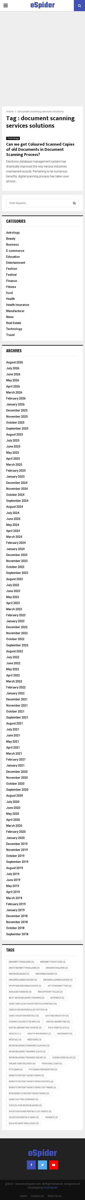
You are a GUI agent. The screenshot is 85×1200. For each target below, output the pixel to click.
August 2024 (14, 506)
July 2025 (12, 440)
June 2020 (13, 807)
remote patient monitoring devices (31, 1081)
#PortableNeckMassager (25, 986)
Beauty (10, 238)
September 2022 (17, 645)
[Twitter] (42, 1164)
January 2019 (15, 910)
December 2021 (16, 699)
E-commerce (15, 250)
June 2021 (13, 735)
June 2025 (13, 446)
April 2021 (13, 747)
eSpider (42, 5)
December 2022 (16, 627)
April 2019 (13, 892)
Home (23, 1196)
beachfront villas (50, 992)
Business (12, 244)
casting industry (57, 1016)
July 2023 (12, 585)
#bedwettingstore (52, 962)
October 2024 (15, 494)
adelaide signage (20, 992)
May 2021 (12, 741)
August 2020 (14, 795)
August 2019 (14, 868)
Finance (11, 281)
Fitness (11, 287)
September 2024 (17, 500)
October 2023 (15, 567)
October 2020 (15, 783)
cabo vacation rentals (24, 1016)
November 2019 (17, 849)
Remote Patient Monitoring (26, 1075)
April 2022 (13, 675)
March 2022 (14, 681)
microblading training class (27, 1051)
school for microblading (25, 1105)
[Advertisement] (42, 61)
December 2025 (16, 410)
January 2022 (15, 693)
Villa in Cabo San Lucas (24, 1123)
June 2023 (13, 591)
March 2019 (14, 898)
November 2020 (17, 777)
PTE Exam (15, 1069)
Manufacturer (15, 311)
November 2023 (17, 561)
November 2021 (17, 705)
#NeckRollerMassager (58, 980)
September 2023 (17, 573)
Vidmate (51, 1117)
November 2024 (17, 488)
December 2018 (16, 916)
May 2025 (12, 452)
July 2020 (12, 801)
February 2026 (16, 398)
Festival (11, 274)
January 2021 (15, 765)
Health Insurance (17, 304)
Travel (10, 335)
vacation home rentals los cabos (30, 1111)
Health (10, 298)
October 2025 (15, 422)
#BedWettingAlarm (21, 962)
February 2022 (16, 687)
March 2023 (14, 609)
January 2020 (15, 838)
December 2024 (16, 482)
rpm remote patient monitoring (29, 1093)
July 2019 (12, 874)
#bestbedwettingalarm (24, 968)
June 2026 (13, 374)
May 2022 (12, 669)
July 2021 (12, 729)
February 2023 (16, 615)
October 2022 (15, 639)
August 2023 (14, 579)
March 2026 (14, 392)
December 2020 (16, 771)
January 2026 (15, 404)
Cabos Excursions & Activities (28, 1010)
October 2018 (15, 928)
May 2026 (12, 380)
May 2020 (12, 813)
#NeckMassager (46, 974)
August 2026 (14, 362)
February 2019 (16, 904)
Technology (13, 138)
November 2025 (17, 416)
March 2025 (14, 464)
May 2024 (12, 524)
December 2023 (16, 555)
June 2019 (13, 880)
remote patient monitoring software (32, 1087)
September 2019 (17, 861)
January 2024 (15, 549)
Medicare (34, 1040)
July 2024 (12, 513)
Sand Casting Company (23, 1099)
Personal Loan (52, 1063)
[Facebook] (31, 1164)
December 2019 (16, 844)
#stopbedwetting (60, 986)
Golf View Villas (58, 1028)
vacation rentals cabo (24, 1117)
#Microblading (19, 974)
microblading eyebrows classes (29, 1046)
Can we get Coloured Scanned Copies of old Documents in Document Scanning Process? (40, 149)
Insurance (64, 1034)
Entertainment (15, 262)
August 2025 (14, 434)
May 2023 (12, 597)
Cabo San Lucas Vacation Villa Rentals (33, 1004)
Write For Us (54, 1196)
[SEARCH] (74, 203)
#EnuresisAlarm (57, 968)
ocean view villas (64, 1057)
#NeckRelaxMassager (23, 980)
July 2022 (12, 657)
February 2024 (16, 542)
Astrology (13, 232)
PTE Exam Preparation (43, 1069)
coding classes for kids (24, 1022)
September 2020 (17, 789)
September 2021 (17, 717)
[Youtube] (53, 1164)
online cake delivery (22, 1063)
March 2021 (14, 753)
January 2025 (15, 476)
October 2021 (15, 711)
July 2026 (12, 368)
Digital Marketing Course (25, 1028)
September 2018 (17, 934)
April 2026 (13, 386)
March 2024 (14, 536)
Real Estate (13, 323)
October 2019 (15, 855)
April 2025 (13, 458)
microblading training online (27, 1057)
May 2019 (12, 886)
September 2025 (17, 428)
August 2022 (14, 651)
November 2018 (17, 922)
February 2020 (16, 831)
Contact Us (37, 1196)
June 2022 (13, 663)
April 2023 (13, 603)
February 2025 (16, 470)
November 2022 (17, 633)
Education (13, 256)
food (9, 292)
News (10, 317)
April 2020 (13, 819)
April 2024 (13, 530)
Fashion (11, 268)
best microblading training (26, 998)
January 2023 (15, 621)
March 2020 (14, 825)
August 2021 (14, 723)
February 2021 (16, 759)
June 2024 (13, 519)
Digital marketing (58, 1022)
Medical (15, 1040)
